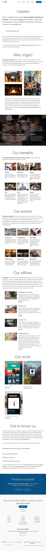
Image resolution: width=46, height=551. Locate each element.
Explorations (37, 519)
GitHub (41, 464)
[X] (8, 542)
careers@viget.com (24, 439)
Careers (32, 2)
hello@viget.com (23, 509)
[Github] (11, 542)
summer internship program (27, 45)
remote (16, 279)
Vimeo (37, 464)
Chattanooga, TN (32, 543)
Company (23, 517)
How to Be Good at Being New (9, 453)
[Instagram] (15, 542)
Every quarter (7, 239)
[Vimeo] (20, 542)
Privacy (39, 545)
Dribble (31, 464)
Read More (20, 302)
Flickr (34, 464)
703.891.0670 (23, 511)
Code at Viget (37, 521)
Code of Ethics (23, 521)
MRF (42, 545)
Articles (28, 2)
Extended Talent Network (12, 31)
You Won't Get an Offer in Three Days (11, 461)
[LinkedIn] (18, 542)
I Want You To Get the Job (8, 457)
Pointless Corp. (37, 517)
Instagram (26, 464)
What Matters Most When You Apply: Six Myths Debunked (16, 448)
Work (19, 2)
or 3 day (19, 243)
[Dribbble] (13, 542)
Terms (36, 545)
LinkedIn (4, 466)
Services (23, 2)
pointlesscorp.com (19, 466)
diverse (21, 19)
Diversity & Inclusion (23, 523)
